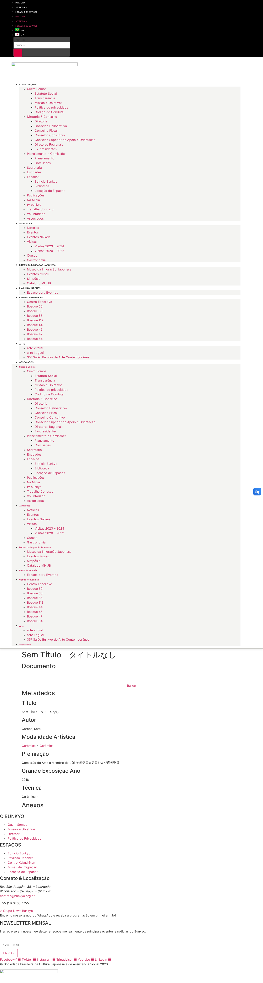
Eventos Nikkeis (38, 237)
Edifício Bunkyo (46, 181)
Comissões (43, 163)
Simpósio (33, 278)
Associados (35, 218)
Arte (22, 343)
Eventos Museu (38, 274)
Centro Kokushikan (31, 297)
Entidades (34, 172)
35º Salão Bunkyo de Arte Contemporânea (58, 357)
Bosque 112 (35, 320)
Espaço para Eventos (42, 292)
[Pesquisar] (17, 53)
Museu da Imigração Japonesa (37, 265)
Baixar (131, 685)
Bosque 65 (35, 316)
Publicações (35, 195)
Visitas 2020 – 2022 (49, 251)
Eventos (33, 232)
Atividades (25, 223)
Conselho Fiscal (46, 130)
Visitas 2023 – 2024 (49, 246)
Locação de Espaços (26, 12)
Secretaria (21, 7)
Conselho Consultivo (50, 135)
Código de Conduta (49, 112)
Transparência (45, 98)
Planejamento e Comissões (46, 154)
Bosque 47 (34, 334)
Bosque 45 (35, 329)
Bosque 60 (35, 311)
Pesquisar (20, 39)
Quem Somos (36, 89)
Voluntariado (36, 214)
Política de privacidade (51, 107)
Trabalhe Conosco (40, 209)
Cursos (32, 255)
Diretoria (20, 3)
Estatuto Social (46, 93)
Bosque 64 (35, 339)
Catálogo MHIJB (39, 283)
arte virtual (35, 348)
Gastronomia (36, 260)
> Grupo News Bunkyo (16, 911)
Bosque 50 (35, 306)
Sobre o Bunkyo (28, 84)
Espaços (33, 177)
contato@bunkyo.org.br (17, 896)
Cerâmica (29, 746)
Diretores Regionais (49, 144)
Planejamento (44, 158)
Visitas (32, 241)
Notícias (33, 228)
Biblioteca (42, 186)
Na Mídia (33, 200)
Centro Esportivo (39, 302)
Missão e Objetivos (48, 103)
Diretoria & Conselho (42, 117)
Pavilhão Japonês (29, 288)
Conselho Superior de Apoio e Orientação (65, 140)
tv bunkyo (34, 204)
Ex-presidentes (46, 149)
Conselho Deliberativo (51, 126)
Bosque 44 (35, 325)
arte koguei (35, 353)
